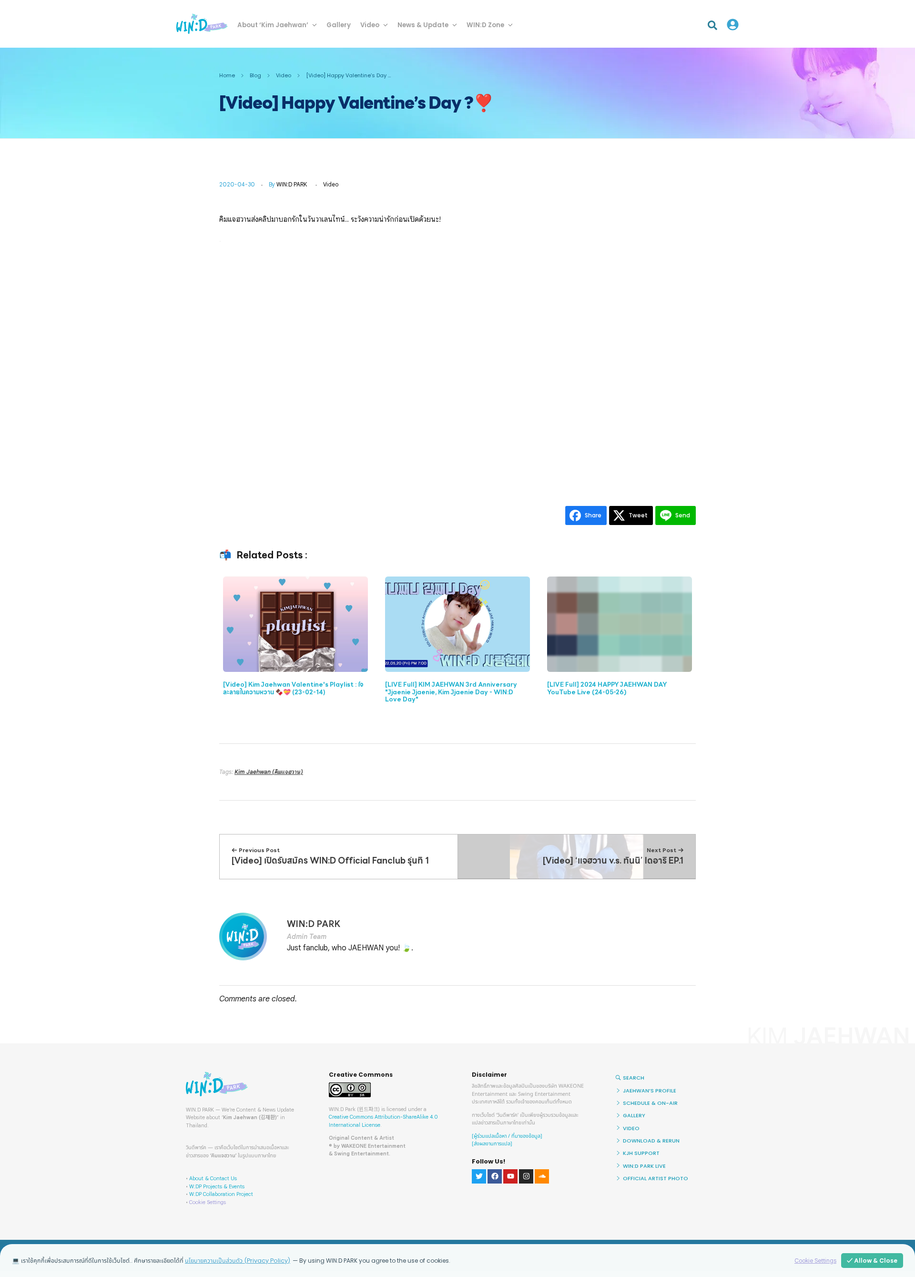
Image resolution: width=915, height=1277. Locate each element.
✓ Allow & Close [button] (872, 1260)
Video (283, 75)
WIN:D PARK (291, 184)
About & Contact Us (213, 1178)
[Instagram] (526, 1176)
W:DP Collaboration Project (221, 1194)
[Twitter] (479, 1176)
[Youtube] (510, 1176)
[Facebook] (495, 1176)
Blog (255, 75)
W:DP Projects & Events (216, 1186)
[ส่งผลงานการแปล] (492, 1144)
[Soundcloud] (542, 1176)
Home (227, 75)
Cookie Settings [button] (207, 1202)
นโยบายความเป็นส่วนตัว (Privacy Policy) (237, 1260)
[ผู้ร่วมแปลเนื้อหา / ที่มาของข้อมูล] (507, 1136)
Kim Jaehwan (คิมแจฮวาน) (268, 771)
